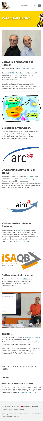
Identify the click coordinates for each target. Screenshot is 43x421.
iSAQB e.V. (26, 279)
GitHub (16, 406)
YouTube (26, 406)
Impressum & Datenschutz (14, 410)
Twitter (6, 406)
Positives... (24, 5)
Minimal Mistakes (7, 415)
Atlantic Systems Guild (26, 68)
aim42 (20, 230)
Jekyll (38, 413)
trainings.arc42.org (28, 392)
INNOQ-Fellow (14, 73)
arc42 (32, 176)
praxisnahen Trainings (32, 337)
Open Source (25, 241)
